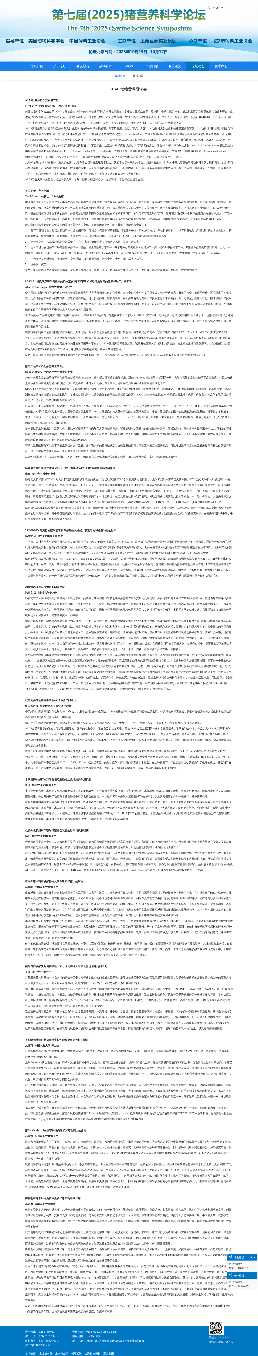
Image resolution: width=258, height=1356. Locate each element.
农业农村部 (45, 1353)
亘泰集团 (108, 1353)
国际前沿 (151, 66)
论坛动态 (198, 66)
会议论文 (174, 66)
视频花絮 (138, 75)
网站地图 (78, 1336)
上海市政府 (61, 1353)
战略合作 (105, 66)
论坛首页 (36, 66)
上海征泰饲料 (92, 1353)
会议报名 (82, 66)
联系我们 (221, 66)
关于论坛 (59, 66)
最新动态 (120, 75)
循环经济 (76, 1353)
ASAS (129, 66)
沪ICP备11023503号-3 (37, 1345)
